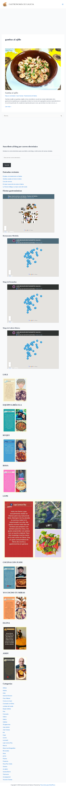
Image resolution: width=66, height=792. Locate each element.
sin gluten (5, 769)
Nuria (4, 753)
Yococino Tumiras (7, 779)
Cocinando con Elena (8, 703)
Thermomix (6, 774)
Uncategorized (6, 777)
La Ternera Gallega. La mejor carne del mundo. (15, 186)
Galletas (5, 722)
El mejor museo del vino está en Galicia (13, 184)
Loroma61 (5, 740)
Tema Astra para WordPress (47, 785)
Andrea (5, 690)
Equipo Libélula (7, 708)
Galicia (4, 716)
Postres (5, 758)
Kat (4, 732)
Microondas (6, 750)
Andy (4, 693)
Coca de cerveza (7, 181)
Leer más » (8, 106)
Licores (5, 737)
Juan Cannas (19, 95)
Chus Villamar (6, 698)
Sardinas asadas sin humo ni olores (12, 179)
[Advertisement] (33, 20)
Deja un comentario (10, 95)
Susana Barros (7, 771)
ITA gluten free (6, 724)
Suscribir (7, 165)
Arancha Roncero (7, 695)
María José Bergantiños (9, 748)
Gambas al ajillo (11, 93)
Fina (4, 711)
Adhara (5, 688)
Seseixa (5, 766)
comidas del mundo (8, 706)
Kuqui (4, 735)
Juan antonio (6, 727)
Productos (5, 761)
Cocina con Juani (7, 701)
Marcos (5, 745)
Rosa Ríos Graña (7, 764)
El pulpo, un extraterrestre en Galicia (12, 176)
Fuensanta (5, 714)
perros (4, 756)
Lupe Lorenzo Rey (7, 743)
